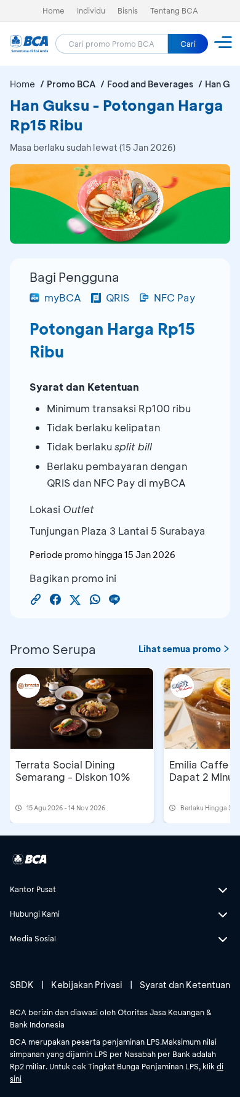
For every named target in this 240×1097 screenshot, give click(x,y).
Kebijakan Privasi (86, 985)
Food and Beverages (150, 84)
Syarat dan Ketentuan (185, 985)
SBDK (22, 985)
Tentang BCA (174, 10)
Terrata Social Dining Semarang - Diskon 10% (72, 770)
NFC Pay (174, 297)
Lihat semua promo (179, 649)
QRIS (117, 297)
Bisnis (128, 10)
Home (53, 10)
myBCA (62, 297)
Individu (91, 10)
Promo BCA (71, 84)
